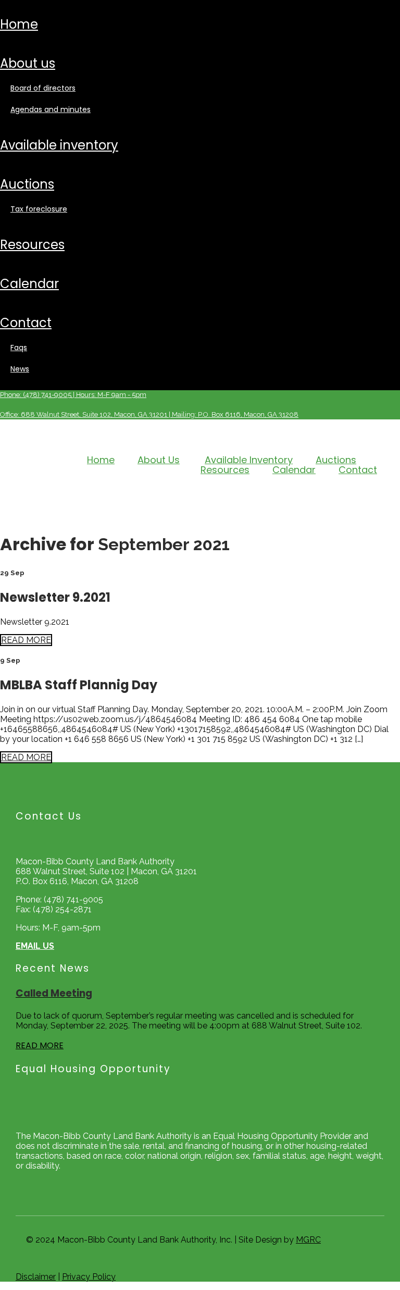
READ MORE (26, 640)
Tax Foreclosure (38, 209)
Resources (32, 244)
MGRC (308, 1240)
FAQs (18, 347)
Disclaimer (36, 1277)
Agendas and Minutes (50, 109)
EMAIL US (35, 946)
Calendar (29, 283)
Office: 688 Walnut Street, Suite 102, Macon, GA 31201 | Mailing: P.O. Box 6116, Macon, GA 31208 (149, 414)
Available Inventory (59, 145)
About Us (27, 63)
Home (19, 24)
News (19, 369)
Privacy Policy (89, 1277)
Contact (26, 322)
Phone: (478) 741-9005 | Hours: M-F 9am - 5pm (73, 395)
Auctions (27, 184)
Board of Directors (43, 88)
